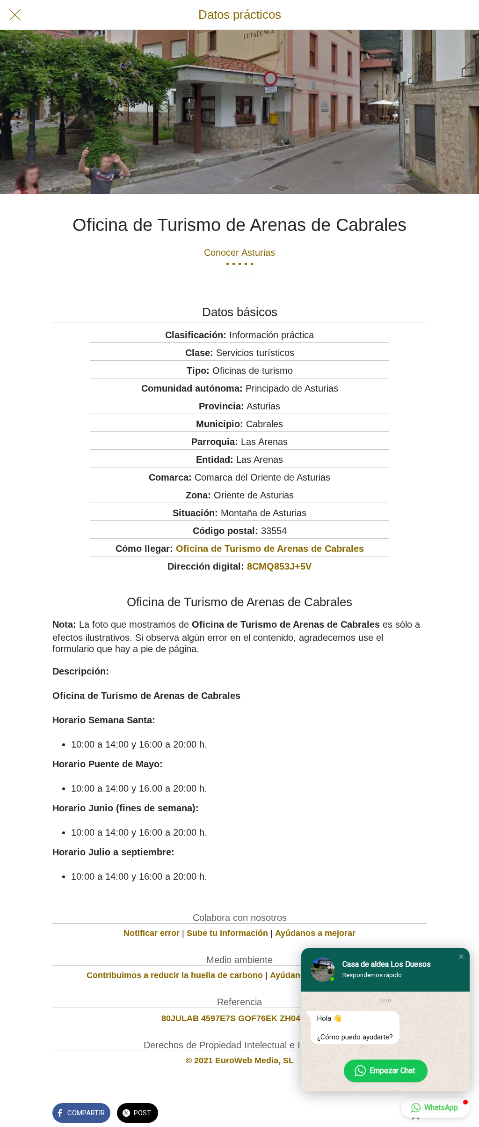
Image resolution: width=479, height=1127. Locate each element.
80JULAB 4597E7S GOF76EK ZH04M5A (239, 1018)
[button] (461, 956)
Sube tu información (227, 933)
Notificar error (151, 933)
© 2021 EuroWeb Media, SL (240, 1060)
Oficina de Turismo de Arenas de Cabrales (270, 548)
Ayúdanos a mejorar (315, 933)
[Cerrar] (15, 15)
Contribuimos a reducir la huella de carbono (175, 975)
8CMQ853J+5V (279, 566)
